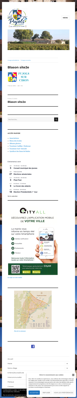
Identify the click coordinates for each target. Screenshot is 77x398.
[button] (73, 375)
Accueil (10, 359)
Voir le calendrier (13, 196)
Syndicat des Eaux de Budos (19, 151)
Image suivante (26, 60)
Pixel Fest (18, 180)
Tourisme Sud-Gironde (18, 149)
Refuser (46, 393)
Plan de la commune (20, 331)
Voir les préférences (63, 393)
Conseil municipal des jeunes (25, 168)
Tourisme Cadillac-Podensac (20, 146)
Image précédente (13, 60)
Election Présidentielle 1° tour (25, 192)
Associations (14, 138)
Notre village (12, 368)
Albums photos (15, 143)
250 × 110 (20, 85)
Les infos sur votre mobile (15, 277)
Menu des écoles (15, 141)
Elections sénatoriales (22, 174)
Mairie (10, 363)
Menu (65, 18)
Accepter (34, 393)
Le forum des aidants (22, 186)
